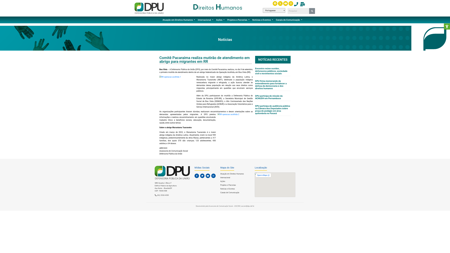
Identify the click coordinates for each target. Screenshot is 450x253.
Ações (219, 20)
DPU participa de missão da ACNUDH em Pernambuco (269, 97)
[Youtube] (285, 3)
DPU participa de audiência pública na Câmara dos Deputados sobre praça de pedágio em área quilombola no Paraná (272, 110)
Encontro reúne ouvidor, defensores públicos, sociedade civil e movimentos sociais (271, 71)
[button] (447, 26)
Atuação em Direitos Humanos (178, 20)
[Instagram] (291, 3)
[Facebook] (275, 3)
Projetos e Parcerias (237, 20)
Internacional (205, 20)
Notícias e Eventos (261, 20)
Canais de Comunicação (288, 20)
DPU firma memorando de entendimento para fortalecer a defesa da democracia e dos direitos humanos (271, 85)
